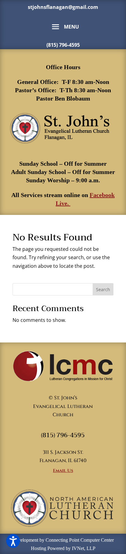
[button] (13, 541)
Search (103, 289)
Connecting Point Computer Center (80, 540)
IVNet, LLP (83, 548)
